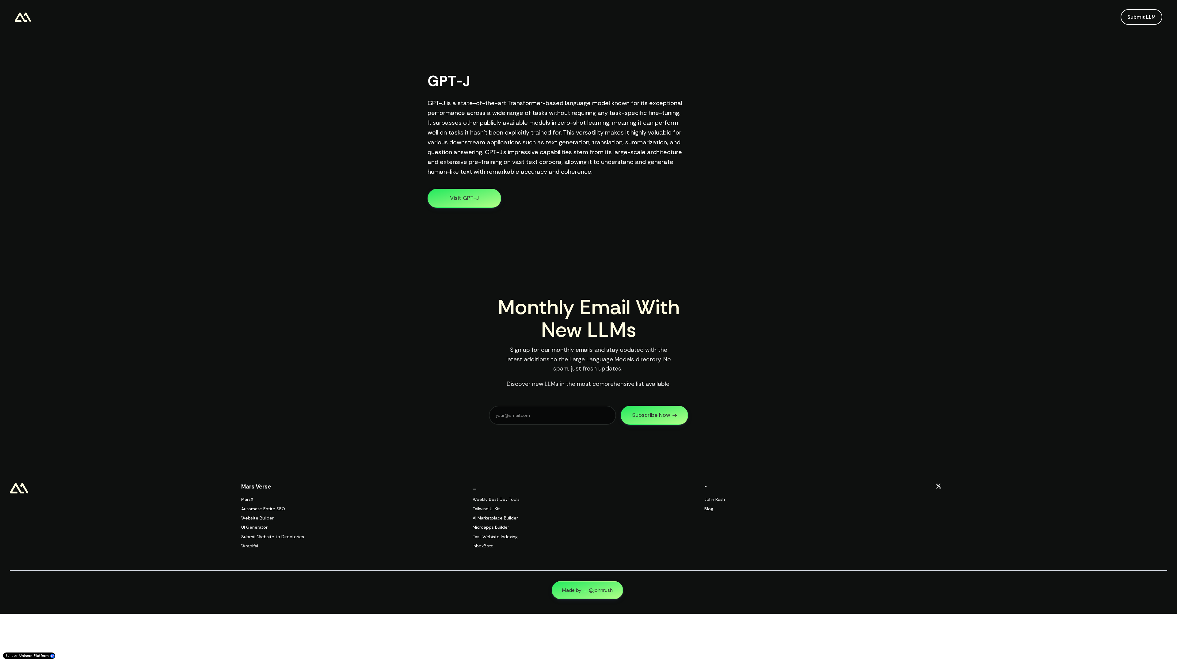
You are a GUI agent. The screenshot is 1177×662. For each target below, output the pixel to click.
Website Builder (257, 518)
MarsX (247, 499)
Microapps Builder (491, 527)
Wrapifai (249, 546)
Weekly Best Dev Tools (496, 499)
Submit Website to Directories (272, 536)
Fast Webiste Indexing (495, 536)
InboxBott (483, 546)
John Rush (714, 499)
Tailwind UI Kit (486, 509)
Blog (708, 509)
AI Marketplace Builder (495, 518)
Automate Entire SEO (263, 509)
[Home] (24, 17)
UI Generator (254, 527)
